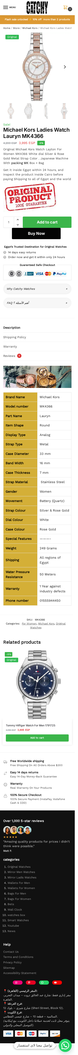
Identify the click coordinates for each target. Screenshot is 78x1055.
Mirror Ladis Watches (22, 877)
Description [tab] (11, 327)
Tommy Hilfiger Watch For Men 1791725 (30, 725)
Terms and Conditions (18, 957)
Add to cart (47, 222)
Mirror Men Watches (21, 872)
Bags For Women (19, 899)
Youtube (13, 925)
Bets (11, 904)
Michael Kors (29, 28)
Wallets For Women (21, 888)
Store (16, 28)
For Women (29, 623)
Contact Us (11, 951)
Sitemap (9, 967)
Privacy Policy (12, 962)
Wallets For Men (19, 882)
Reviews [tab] (11, 356)
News (11, 931)
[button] (66, 8)
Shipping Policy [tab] (14, 337)
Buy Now (36, 233)
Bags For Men (17, 893)
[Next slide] (64, 66)
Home (6, 28)
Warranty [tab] (10, 346)
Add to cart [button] (37, 737)
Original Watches (19, 866)
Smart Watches (18, 920)
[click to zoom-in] (37, 67)
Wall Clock (15, 909)
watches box (16, 915)
